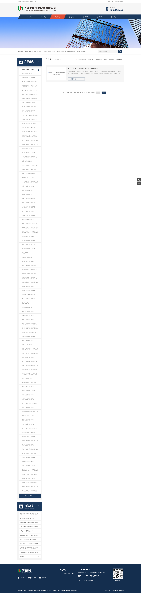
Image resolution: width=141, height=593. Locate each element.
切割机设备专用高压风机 (28, 457)
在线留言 (115, 1)
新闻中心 (71, 17)
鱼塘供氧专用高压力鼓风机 (29, 123)
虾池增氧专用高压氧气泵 (28, 111)
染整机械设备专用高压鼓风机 (30, 365)
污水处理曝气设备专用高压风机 (30, 119)
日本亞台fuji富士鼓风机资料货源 (28, 539)
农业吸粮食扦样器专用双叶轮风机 (31, 81)
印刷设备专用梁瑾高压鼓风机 (30, 449)
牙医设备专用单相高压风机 (29, 265)
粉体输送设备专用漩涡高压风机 (30, 432)
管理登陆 (121, 590)
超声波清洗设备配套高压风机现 (30, 165)
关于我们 (43, 17)
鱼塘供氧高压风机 (27, 73)
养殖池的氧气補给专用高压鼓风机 (31, 374)
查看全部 (22, 556)
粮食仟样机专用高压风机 (28, 336)
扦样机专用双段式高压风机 (29, 102)
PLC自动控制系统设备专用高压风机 (31, 482)
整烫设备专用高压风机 (28, 399)
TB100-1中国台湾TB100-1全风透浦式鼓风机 (53, 51)
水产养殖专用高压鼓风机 (28, 77)
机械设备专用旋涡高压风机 (29, 294)
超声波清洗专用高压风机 (28, 207)
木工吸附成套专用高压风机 (29, 106)
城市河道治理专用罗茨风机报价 (30, 157)
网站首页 (29, 17)
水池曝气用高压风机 (27, 307)
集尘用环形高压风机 (27, 190)
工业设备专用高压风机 (28, 445)
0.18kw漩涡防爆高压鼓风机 (72, 51)
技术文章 (85, 17)
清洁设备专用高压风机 (28, 148)
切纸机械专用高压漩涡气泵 (29, 236)
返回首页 (110, 1)
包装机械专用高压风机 (28, 286)
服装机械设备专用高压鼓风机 (30, 282)
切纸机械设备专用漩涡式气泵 (30, 144)
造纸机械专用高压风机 (28, 261)
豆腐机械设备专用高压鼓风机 (30, 440)
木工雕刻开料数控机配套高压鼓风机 (31, 132)
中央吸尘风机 (25, 303)
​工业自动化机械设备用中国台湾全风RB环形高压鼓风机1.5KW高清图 (30, 526)
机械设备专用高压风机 (28, 395)
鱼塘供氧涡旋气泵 (27, 378)
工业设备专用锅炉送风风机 (29, 403)
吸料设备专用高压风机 (28, 186)
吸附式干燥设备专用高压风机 (30, 232)
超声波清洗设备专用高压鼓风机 (30, 370)
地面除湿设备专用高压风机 (29, 382)
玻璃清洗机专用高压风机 (28, 248)
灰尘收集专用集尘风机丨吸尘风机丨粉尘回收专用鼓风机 (31, 332)
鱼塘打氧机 (25, 253)
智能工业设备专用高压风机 (29, 173)
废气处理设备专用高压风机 (29, 453)
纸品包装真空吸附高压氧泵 (29, 203)
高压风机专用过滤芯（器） (29, 244)
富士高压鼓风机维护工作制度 (27, 518)
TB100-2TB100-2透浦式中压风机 (33, 51)
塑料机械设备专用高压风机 (29, 198)
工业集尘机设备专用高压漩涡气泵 (31, 491)
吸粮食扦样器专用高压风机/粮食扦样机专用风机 (31, 353)
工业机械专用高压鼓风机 (28, 152)
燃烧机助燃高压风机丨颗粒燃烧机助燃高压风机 (31, 324)
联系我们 (121, 1)
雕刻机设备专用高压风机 (28, 390)
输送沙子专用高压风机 (28, 311)
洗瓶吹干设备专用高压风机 (29, 474)
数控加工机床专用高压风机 (29, 127)
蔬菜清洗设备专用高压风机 (29, 278)
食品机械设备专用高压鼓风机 (30, 486)
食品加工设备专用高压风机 (29, 273)
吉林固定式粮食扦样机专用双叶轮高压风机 (31, 86)
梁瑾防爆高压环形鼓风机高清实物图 (29, 514)
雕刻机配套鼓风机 (27, 161)
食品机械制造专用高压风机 (29, 169)
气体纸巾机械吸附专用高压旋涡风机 (31, 269)
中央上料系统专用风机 (28, 319)
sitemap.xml (74, 590)
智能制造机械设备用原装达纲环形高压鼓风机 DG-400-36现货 (30, 522)
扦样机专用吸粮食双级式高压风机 (31, 98)
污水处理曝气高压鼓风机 (28, 215)
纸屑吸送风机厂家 (27, 194)
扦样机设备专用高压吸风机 (29, 466)
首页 (85, 59)
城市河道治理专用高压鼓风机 (30, 182)
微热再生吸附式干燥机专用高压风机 (31, 223)
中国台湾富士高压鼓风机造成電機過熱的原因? (30, 543)
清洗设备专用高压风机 (28, 420)
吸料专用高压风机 (27, 344)
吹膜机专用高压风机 (27, 340)
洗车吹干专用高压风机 (28, 177)
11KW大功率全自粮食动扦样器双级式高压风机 (31, 90)
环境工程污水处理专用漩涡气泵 (30, 361)
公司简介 (23, 578)
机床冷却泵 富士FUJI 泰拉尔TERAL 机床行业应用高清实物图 (30, 535)
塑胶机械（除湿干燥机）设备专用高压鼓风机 (31, 478)
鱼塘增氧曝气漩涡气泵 (28, 357)
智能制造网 (115, 590)
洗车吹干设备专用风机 (28, 461)
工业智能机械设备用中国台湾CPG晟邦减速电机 (30, 552)
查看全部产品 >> (29, 495)
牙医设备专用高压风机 (28, 424)
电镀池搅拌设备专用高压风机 (30, 470)
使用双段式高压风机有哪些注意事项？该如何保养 (30, 548)
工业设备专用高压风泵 (28, 211)
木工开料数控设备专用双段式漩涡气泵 (31, 136)
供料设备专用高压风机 (28, 315)
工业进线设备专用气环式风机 (30, 140)
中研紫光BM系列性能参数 (26, 531)
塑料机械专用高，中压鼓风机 (30, 349)
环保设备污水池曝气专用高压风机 (31, 115)
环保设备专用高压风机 (28, 407)
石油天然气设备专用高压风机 (30, 411)
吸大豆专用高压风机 (27, 257)
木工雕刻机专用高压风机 (28, 240)
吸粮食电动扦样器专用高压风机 (30, 94)
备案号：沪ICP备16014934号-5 (61, 590)
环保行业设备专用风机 (28, 219)
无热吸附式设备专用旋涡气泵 (30, 228)
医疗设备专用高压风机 (28, 386)
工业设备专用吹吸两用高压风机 (30, 428)
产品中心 (57, 17)
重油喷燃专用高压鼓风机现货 (30, 328)
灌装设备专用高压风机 (28, 415)
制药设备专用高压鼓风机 (28, 436)
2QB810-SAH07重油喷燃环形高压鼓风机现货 (83, 68)
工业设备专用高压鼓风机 (27, 69)
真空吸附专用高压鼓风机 (28, 290)
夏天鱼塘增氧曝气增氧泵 (28, 299)
